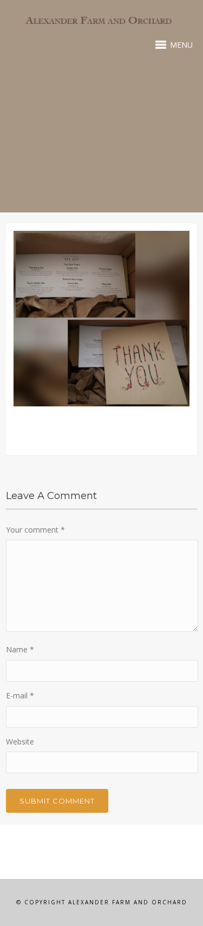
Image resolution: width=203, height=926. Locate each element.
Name (20, 649)
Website (20, 741)
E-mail (20, 695)
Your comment (35, 529)
